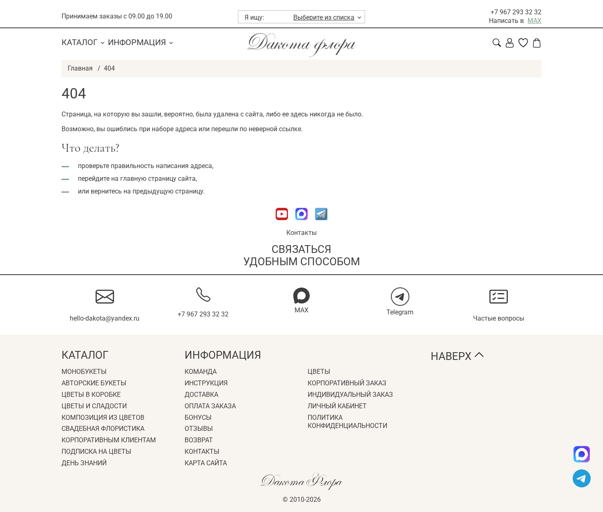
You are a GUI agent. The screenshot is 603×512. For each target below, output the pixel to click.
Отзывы (199, 428)
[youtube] (283, 224)
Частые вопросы (498, 318)
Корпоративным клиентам (109, 440)
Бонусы (198, 417)
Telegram (399, 312)
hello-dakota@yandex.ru (104, 318)
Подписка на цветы (96, 451)
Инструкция (206, 383)
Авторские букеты (94, 383)
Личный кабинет (337, 406)
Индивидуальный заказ (350, 394)
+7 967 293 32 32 (516, 12)
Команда (201, 371)
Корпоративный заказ (347, 383)
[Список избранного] (523, 45)
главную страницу (148, 178)
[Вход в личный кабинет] (509, 45)
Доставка (201, 394)
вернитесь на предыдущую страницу (147, 191)
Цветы (319, 371)
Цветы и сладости (94, 406)
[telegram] (582, 478)
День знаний (84, 463)
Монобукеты (84, 371)
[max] (582, 454)
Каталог (80, 42)
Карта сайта (206, 463)
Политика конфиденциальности (347, 422)
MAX (534, 21)
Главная (80, 68)
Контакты (301, 233)
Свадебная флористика (103, 428)
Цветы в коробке (91, 394)
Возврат (199, 440)
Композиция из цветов (103, 417)
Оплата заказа (210, 406)
